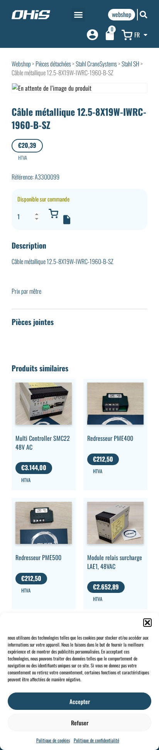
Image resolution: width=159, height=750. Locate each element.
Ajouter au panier (53, 213)
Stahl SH (130, 63)
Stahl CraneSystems (96, 63)
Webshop (21, 63)
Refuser (79, 722)
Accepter (79, 701)
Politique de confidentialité (96, 740)
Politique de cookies (53, 740)
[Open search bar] (143, 14)
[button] (147, 622)
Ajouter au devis (67, 219)
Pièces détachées (53, 63)
